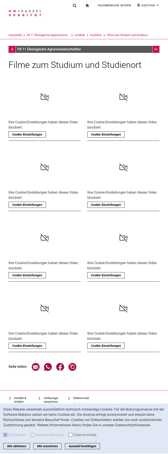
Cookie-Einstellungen (27, 134)
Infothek (80, 35)
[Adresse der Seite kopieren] (72, 370)
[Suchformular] (74, 5)
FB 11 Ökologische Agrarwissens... (48, 35)
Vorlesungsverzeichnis (51, 400)
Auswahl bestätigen (82, 446)
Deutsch (150, 5)
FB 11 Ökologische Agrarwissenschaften (49, 49)
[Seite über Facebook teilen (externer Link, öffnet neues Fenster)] (60, 370)
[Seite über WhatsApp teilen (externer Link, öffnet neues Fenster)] (48, 370)
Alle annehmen (47, 446)
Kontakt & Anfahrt (20, 400)
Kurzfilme (96, 35)
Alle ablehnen (16, 446)
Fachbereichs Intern (114, 5)
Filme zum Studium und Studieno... (128, 35)
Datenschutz (81, 398)
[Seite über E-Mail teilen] (36, 370)
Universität (15, 35)
